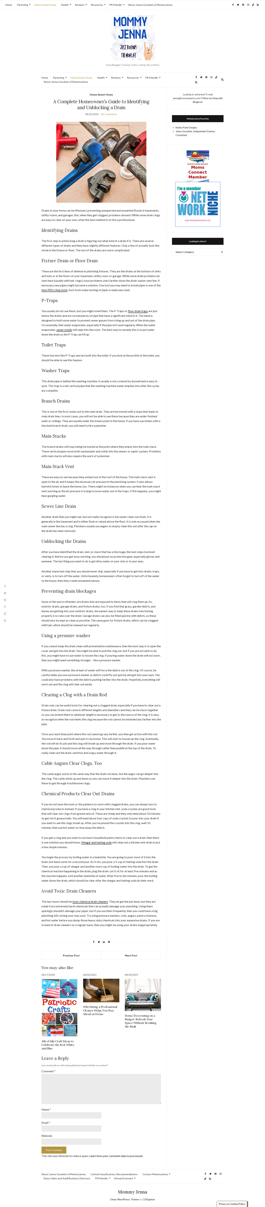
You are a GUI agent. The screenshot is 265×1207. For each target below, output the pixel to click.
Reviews (80, 4)
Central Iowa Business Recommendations (114, 1174)
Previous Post (71, 955)
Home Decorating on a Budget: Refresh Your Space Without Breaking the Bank (140, 1021)
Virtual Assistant (123, 1178)
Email (45, 1122)
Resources (97, 4)
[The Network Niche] (197, 204)
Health (65, 4)
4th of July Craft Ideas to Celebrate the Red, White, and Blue (58, 1044)
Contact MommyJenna (155, 1174)
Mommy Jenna (132, 1192)
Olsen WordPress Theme (124, 1199)
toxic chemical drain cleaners (90, 901)
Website (46, 1135)
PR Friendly (115, 4)
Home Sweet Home (45, 4)
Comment (48, 1071)
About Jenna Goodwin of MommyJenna (150, 4)
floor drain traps (138, 311)
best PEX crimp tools (54, 290)
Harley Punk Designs (186, 127)
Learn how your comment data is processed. (116, 1156)
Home (8, 4)
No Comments (109, 114)
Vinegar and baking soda (96, 842)
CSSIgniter (149, 1199)
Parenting (22, 4)
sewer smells (64, 329)
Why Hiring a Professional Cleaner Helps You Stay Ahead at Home (100, 1010)
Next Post (131, 955)
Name (46, 1109)
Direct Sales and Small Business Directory (67, 1178)
